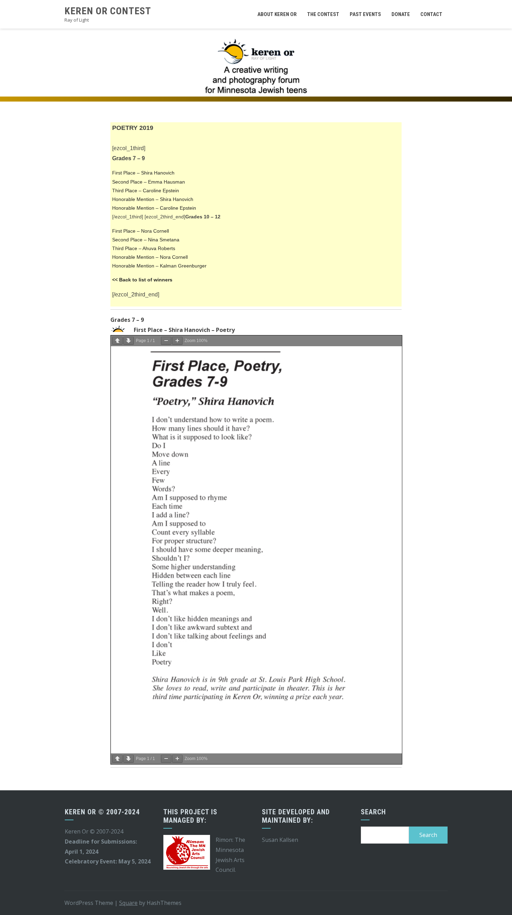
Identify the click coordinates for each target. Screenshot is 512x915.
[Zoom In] (177, 341)
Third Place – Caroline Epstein (145, 190)
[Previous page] (117, 341)
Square (128, 903)
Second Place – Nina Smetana (145, 239)
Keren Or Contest (107, 11)
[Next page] (128, 341)
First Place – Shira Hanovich (143, 173)
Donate (400, 14)
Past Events (365, 14)
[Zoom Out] (166, 341)
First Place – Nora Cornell (140, 231)
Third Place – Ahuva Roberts (143, 248)
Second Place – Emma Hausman (148, 182)
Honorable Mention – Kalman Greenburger (159, 266)
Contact (431, 14)
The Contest (323, 14)
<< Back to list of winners (142, 279)
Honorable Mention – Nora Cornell (150, 257)
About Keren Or (277, 14)
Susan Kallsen (280, 840)
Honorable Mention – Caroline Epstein (154, 208)
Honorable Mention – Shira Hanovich (152, 199)
